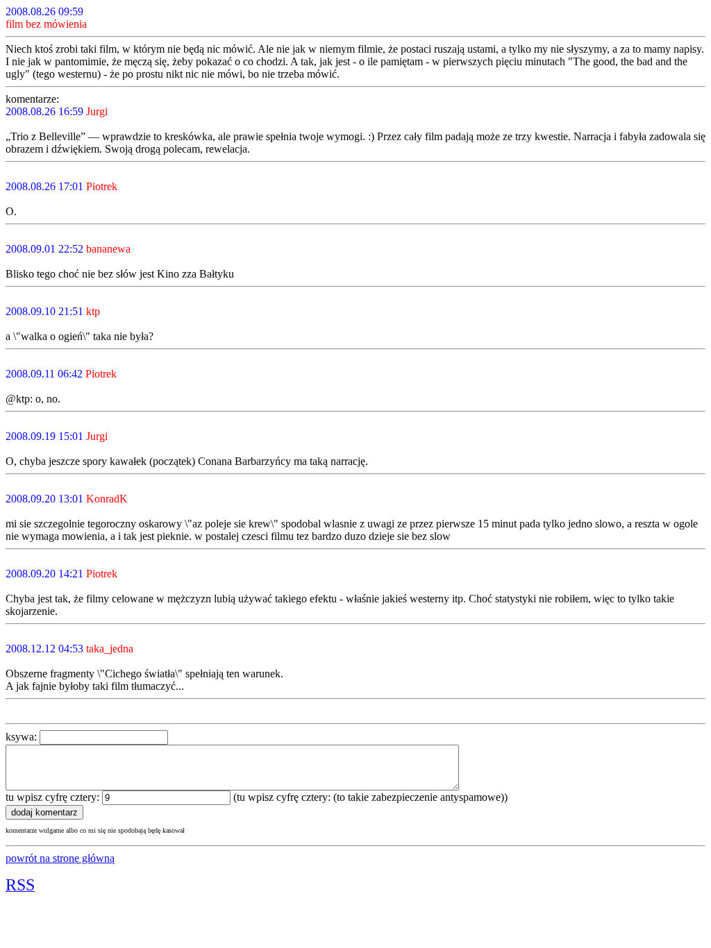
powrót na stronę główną (60, 858)
